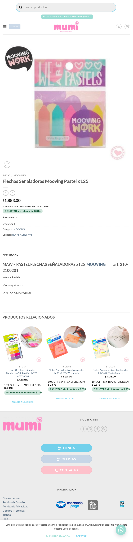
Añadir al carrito (23, 402)
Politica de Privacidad (15, 506)
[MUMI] (66, 26)
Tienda (7, 514)
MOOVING (20, 175)
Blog (5, 518)
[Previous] (2, 367)
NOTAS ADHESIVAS (22, 234)
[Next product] (5, 193)
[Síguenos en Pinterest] (104, 429)
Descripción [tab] (10, 255)
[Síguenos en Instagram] (90, 429)
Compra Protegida (14, 510)
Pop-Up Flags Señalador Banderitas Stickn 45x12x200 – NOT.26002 (22, 373)
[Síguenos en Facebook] (84, 429)
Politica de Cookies (14, 502)
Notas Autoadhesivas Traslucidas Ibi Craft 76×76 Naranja (66, 371)
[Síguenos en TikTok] (97, 429)
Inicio (6, 175)
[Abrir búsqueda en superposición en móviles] (66, 7)
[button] (5, 26)
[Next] (130, 367)
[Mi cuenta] (119, 26)
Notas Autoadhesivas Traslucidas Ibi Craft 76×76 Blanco (110, 371)
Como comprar (11, 498)
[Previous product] (12, 193)
